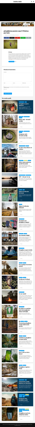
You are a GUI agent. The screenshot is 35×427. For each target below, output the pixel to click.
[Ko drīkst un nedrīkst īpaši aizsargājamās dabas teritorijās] (10, 311)
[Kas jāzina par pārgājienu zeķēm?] (10, 223)
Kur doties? (25, 160)
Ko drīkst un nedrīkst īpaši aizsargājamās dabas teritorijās (25, 310)
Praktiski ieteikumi (21, 248)
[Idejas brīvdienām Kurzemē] (10, 194)
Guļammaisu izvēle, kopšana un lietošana (25, 382)
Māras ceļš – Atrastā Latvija (24, 120)
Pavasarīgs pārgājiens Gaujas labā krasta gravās (25, 324)
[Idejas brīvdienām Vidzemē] (10, 209)
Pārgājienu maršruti (26, 395)
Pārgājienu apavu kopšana (24, 104)
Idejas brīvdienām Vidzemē (24, 206)
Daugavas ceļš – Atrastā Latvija (23, 134)
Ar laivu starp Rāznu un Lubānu (25, 148)
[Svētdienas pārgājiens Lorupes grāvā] (10, 340)
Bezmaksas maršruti (26, 116)
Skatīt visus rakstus (11, 61)
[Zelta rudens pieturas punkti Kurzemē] (10, 165)
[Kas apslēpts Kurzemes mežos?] (10, 267)
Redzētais (20, 132)
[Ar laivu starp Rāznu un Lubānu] (10, 150)
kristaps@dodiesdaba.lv (17, 425)
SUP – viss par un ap (24, 177)
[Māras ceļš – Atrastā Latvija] (10, 121)
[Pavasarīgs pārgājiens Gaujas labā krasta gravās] (10, 326)
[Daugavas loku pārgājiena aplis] (10, 399)
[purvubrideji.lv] (17, 24)
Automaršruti (21, 116)
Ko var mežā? (22, 294)
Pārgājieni (20, 277)
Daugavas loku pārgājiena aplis (23, 399)
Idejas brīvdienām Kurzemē (24, 192)
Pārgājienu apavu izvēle (25, 250)
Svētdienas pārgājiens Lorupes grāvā (25, 338)
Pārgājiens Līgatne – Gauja (24, 367)
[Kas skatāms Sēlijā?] (10, 238)
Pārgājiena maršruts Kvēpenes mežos (24, 413)
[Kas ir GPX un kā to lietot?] (10, 355)
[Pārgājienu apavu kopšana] (10, 106)
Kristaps (21, 112)
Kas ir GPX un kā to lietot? (24, 353)
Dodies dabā (17, 1)
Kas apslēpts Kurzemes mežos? (25, 265)
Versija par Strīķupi (24, 279)
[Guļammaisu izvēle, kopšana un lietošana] (10, 384)
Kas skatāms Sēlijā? (24, 235)
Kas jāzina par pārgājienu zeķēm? (24, 221)
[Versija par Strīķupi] (10, 282)
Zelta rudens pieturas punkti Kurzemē (25, 163)
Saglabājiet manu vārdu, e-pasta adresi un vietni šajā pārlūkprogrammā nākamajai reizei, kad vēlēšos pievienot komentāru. (16, 87)
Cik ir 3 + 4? (5, 89)
